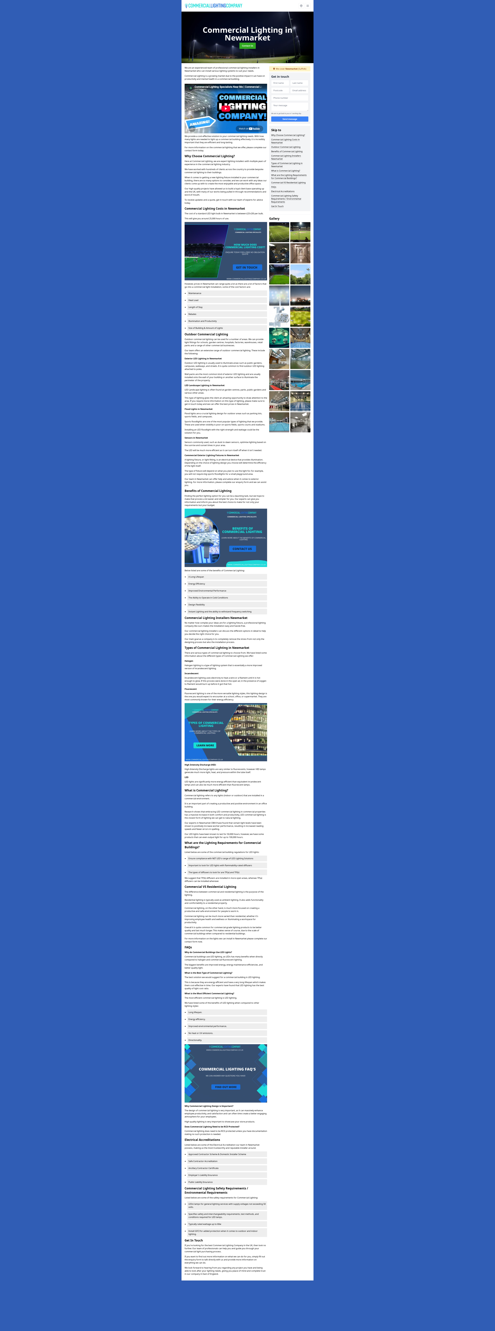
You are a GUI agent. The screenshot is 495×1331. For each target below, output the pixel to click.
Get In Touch (277, 206)
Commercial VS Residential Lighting (288, 182)
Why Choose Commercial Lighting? (288, 135)
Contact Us (247, 45)
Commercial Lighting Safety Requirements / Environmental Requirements (286, 198)
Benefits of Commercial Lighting (287, 151)
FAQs (273, 187)
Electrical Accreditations (283, 191)
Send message (290, 119)
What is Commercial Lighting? (285, 170)
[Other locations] (301, 6)
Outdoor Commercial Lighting (285, 147)
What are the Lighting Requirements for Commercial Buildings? (289, 177)
